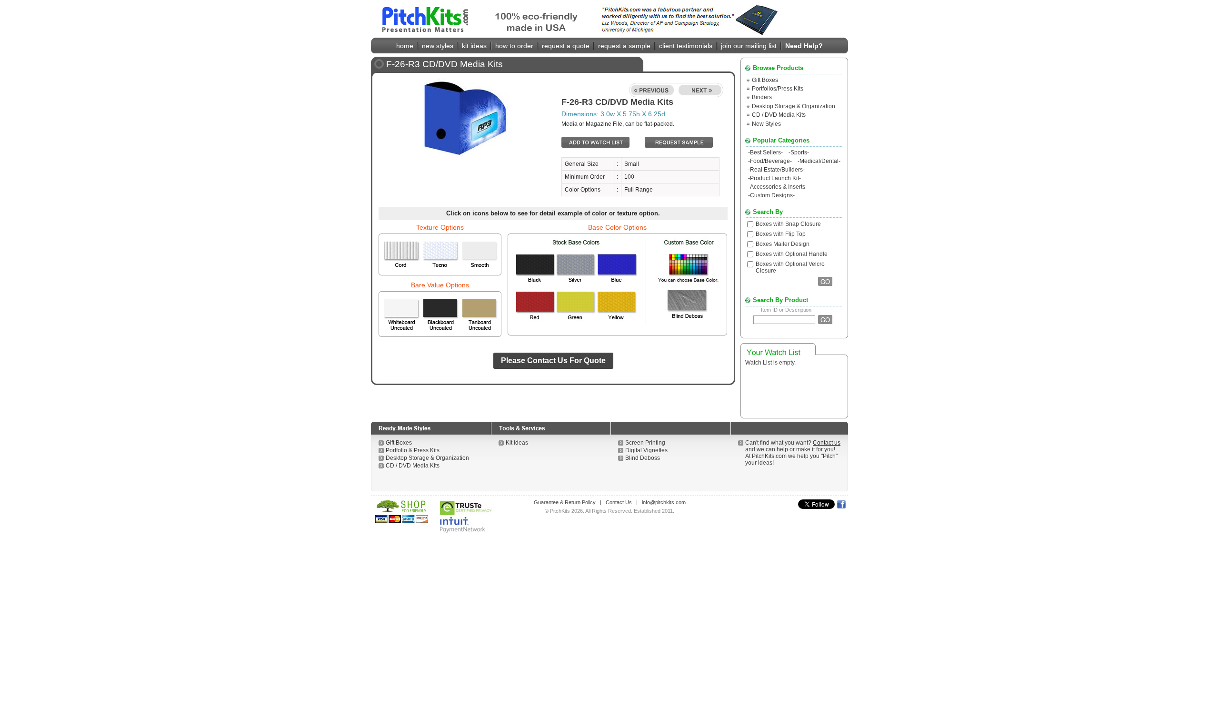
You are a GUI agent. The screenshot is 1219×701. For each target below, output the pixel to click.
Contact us (826, 442)
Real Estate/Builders (776, 169)
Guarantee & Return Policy (565, 502)
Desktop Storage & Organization (793, 106)
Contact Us (619, 502)
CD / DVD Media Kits (779, 115)
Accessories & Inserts (777, 186)
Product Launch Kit (774, 178)
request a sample (624, 46)
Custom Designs (771, 195)
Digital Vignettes (646, 450)
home (404, 46)
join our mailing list (749, 46)
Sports (798, 152)
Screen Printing (645, 442)
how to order (514, 46)
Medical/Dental (819, 161)
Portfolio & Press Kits (413, 450)
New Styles (766, 124)
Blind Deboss (642, 458)
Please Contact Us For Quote (553, 360)
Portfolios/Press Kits (777, 88)
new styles (437, 46)
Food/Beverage (770, 161)
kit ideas (474, 46)
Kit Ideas (517, 442)
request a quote (566, 46)
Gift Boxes (765, 80)
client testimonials (685, 46)
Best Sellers (765, 152)
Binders (762, 97)
